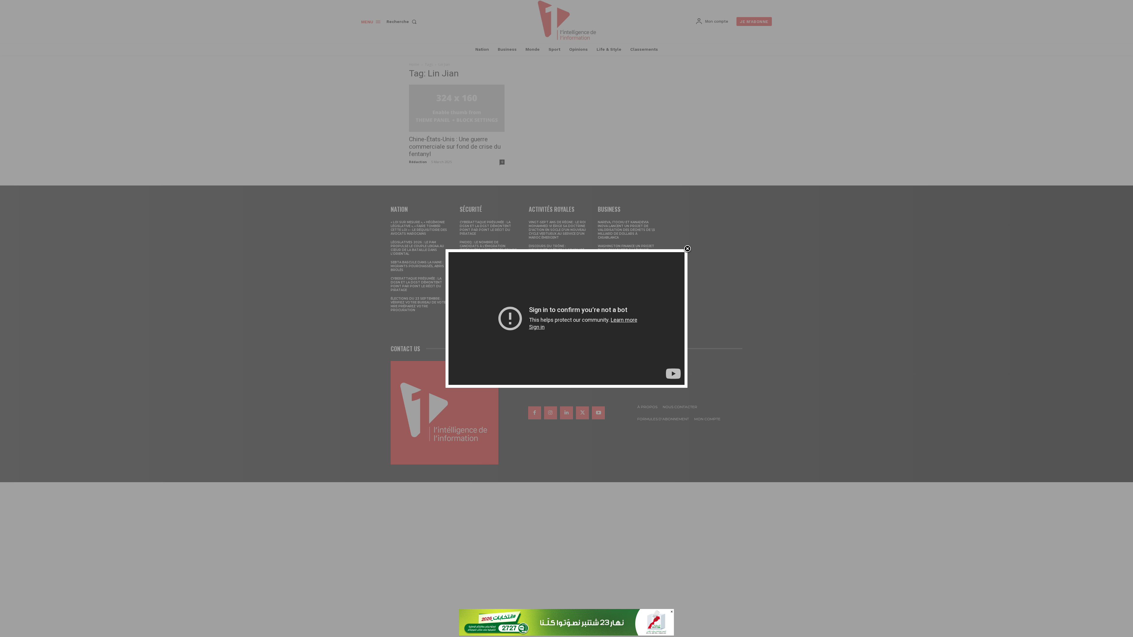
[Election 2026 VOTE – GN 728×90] (566, 633)
